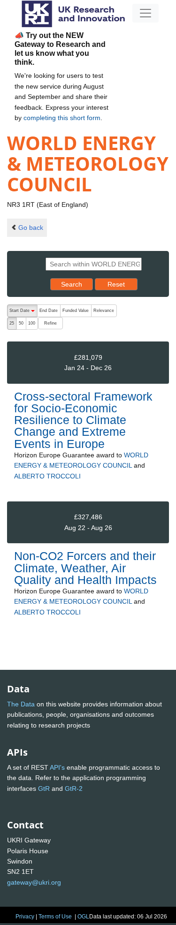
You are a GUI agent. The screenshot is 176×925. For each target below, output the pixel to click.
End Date (48, 310)
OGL (83, 916)
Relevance (103, 310)
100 (31, 323)
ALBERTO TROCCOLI (47, 476)
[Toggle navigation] (145, 13)
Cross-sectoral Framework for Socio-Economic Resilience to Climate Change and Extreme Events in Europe (83, 420)
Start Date (23, 312)
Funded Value (75, 310)
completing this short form (61, 117)
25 (11, 323)
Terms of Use (55, 916)
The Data (21, 704)
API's (57, 767)
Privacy (24, 916)
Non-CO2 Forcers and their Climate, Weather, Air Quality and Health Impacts (85, 567)
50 (21, 323)
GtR (44, 788)
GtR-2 (74, 788)
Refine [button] (50, 323)
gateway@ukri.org (34, 882)
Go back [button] (30, 227)
